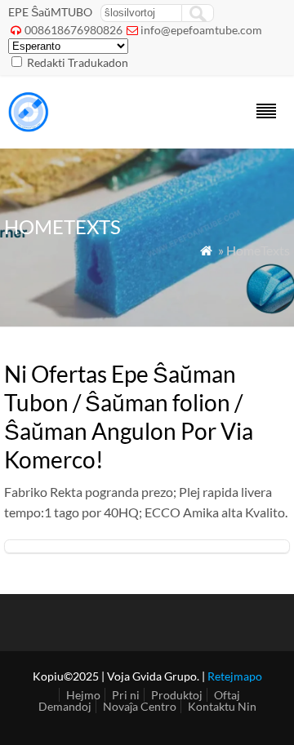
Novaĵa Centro (139, 706)
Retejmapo (234, 676)
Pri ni (126, 695)
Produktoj (177, 695)
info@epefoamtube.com (201, 30)
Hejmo (83, 695)
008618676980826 (73, 30)
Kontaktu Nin (222, 706)
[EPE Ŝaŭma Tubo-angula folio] (28, 127)
